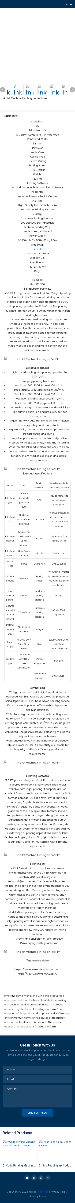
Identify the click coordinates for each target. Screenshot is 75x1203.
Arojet (37, 249)
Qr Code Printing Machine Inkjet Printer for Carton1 (18, 1166)
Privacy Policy (59, 1192)
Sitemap (43, 1192)
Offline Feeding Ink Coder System (54, 1166)
